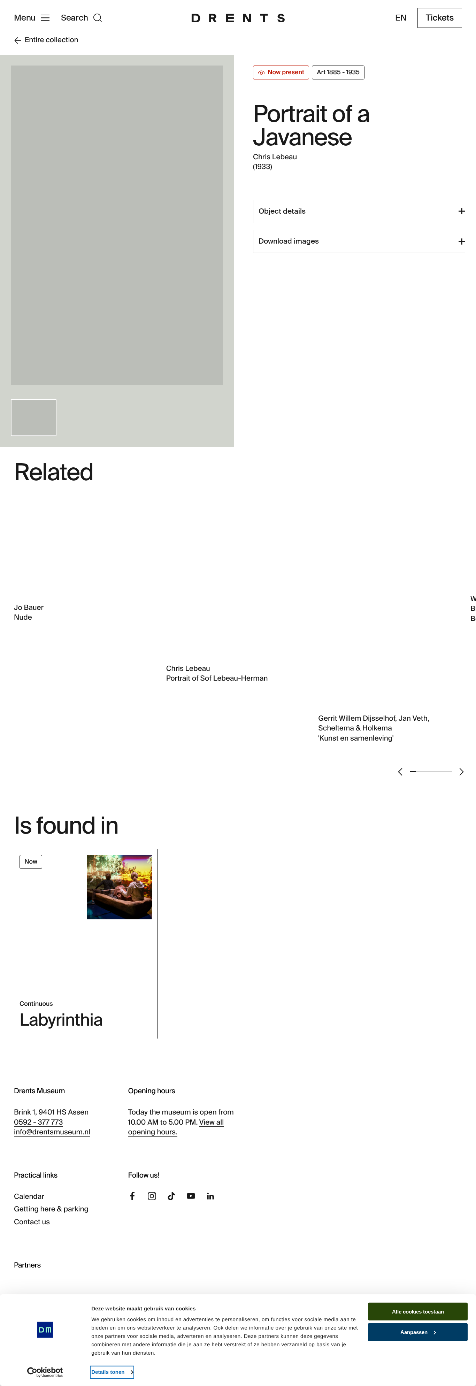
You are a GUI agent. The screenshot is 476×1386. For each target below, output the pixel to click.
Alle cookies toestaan (418, 1312)
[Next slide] (462, 772)
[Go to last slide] (400, 772)
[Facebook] (132, 1196)
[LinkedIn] (210, 1196)
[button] (33, 417)
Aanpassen (414, 1332)
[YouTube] (191, 1196)
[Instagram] (152, 1196)
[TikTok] (171, 1196)
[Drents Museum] (238, 18)
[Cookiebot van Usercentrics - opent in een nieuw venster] (45, 1372)
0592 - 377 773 (38, 1122)
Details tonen (107, 1372)
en (401, 18)
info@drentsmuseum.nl (52, 1132)
